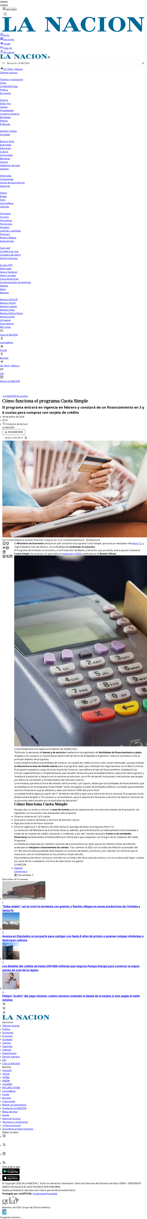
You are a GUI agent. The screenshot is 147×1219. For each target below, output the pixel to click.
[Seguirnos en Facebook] (4, 1136)
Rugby (3, 196)
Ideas (3, 289)
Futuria (4, 100)
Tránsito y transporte (11, 79)
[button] (73, 218)
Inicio (6, 35)
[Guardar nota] (4, 544)
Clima (3, 83)
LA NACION (9, 396)
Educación (5, 148)
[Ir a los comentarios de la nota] (7, 544)
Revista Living (7, 309)
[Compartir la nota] (4, 548)
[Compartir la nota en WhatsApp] (7, 548)
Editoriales (5, 175)
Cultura (4, 151)
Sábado (4, 285)
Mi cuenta (8, 52)
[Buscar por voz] (143, 63)
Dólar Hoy (5, 103)
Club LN (7, 48)
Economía (22, 396)
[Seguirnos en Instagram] (4, 1154)
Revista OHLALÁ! (9, 299)
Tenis (3, 199)
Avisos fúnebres (8, 272)
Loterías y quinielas (10, 230)
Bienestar (5, 158)
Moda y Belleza (8, 237)
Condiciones (39, 1193)
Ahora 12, (137, 543)
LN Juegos (5, 213)
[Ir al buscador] (5, 14)
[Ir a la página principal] (73, 31)
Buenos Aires (7, 141)
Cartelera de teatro (10, 254)
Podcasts (5, 234)
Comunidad (6, 155)
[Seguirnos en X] (4, 1145)
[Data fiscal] (4, 1213)
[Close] (4, 1004)
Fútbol (3, 193)
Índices (4, 120)
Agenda (18, 868)
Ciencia (4, 162)
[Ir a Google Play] (11, 1173)
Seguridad (5, 144)
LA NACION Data (9, 86)
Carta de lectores (9, 279)
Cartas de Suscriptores (12, 182)
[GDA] (10, 1204)
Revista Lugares (8, 306)
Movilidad (5, 117)
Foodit (6, 43)
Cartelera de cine (9, 251)
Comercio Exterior (10, 113)
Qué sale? (5, 248)
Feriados (4, 227)
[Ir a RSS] (4, 1163)
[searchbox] (72, 63)
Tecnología (6, 220)
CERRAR (4, 2)
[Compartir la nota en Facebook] (4, 556)
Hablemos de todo (10, 165)
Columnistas (6, 179)
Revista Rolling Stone (11, 313)
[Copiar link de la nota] (4, 552)
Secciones (8, 39)
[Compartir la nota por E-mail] (11, 556)
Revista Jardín (7, 316)
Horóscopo (6, 223)
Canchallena (6, 203)
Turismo (4, 217)
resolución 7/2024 (72, 553)
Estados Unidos (8, 131)
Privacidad (51, 1193)
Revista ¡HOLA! (8, 303)
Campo (4, 107)
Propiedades (7, 110)
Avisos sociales (8, 275)
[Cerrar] (49, 57)
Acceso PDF (6, 265)
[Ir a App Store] (11, 1179)
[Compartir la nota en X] (7, 556)
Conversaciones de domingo (15, 282)
